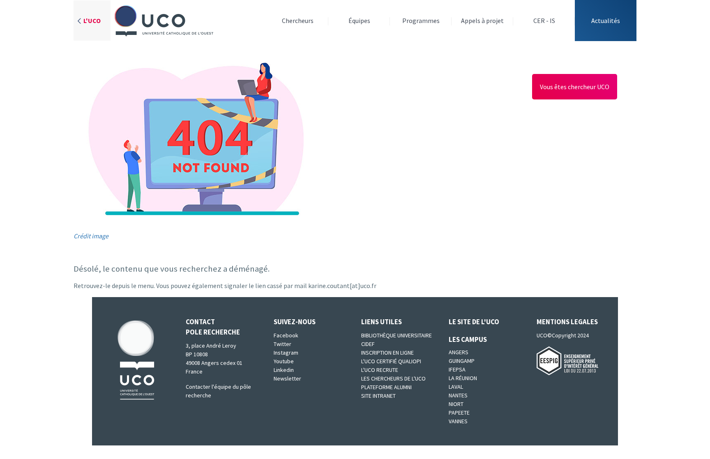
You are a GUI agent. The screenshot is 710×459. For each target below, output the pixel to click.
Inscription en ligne (387, 352)
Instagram (286, 352)
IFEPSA (457, 369)
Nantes (458, 395)
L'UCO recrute (379, 370)
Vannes (458, 421)
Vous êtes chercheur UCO (574, 87)
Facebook (286, 335)
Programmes (421, 20)
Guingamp (462, 360)
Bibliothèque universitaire (396, 335)
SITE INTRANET (378, 395)
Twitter (282, 344)
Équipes (359, 20)
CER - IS (544, 20)
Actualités (605, 20)
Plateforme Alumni (386, 387)
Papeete (459, 412)
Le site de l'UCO (474, 321)
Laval (456, 386)
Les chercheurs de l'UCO (393, 378)
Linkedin (284, 370)
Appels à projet (482, 20)
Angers (458, 352)
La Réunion (463, 378)
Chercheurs (298, 20)
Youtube (284, 361)
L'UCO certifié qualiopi (391, 361)
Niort (456, 404)
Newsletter (287, 378)
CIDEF (368, 344)
